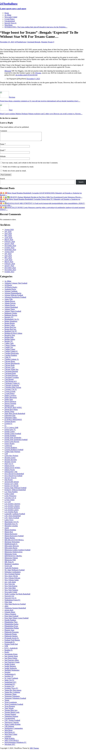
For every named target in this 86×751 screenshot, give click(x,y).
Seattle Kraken (9, 664)
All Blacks (8, 285)
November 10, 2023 (7, 42)
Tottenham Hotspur (11, 716)
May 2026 (8, 236)
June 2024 (8, 256)
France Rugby (9, 444)
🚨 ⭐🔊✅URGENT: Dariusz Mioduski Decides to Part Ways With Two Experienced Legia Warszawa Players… (41, 197)
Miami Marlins (9, 538)
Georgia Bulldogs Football (13, 450)
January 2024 (9, 266)
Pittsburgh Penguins (11, 632)
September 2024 (10, 250)
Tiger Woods (9, 708)
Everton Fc (8, 423)
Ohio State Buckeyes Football (15, 604)
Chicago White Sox (11, 369)
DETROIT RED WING (13, 407)
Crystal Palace (9, 19)
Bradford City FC (10, 331)
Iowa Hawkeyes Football (13, 476)
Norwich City (9, 596)
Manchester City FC (11, 522)
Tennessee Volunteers (12, 696)
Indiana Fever (9, 466)
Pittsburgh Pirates (10, 634)
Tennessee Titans (10, 694)
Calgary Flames (10, 345)
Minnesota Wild (10, 560)
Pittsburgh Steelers (11, 636)
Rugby (6, 652)
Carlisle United (9, 349)
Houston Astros (9, 458)
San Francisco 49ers (11, 660)
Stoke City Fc (9, 680)
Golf (6, 454)
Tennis (6, 700)
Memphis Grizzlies (11, 526)
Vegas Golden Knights (12, 724)
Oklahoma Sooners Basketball (15, 608)
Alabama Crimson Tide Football (15, 283)
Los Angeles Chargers (12, 504)
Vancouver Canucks (11, 722)
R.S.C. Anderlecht (10, 648)
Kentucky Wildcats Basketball (15, 490)
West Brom (8, 25)
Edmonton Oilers (10, 417)
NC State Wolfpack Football (14, 570)
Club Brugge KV (10, 381)
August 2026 (9, 230)
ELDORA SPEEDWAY (13, 419)
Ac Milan (7, 15)
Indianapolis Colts (10, 472)
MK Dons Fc (9, 562)
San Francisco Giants (11, 662)
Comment (3, 131)
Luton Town (8, 520)
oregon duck (8, 610)
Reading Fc (8, 650)
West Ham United (10, 734)
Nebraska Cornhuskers (12, 572)
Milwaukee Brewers (11, 546)
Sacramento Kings (10, 654)
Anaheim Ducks (10, 289)
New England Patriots (12, 574)
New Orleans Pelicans (12, 578)
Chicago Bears (9, 361)
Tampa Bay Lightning (12, 692)
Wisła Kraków (9, 738)
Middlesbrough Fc (10, 544)
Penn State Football (11, 616)
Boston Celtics (9, 325)
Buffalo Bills (9, 337)
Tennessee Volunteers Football (15, 698)
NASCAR (8, 566)
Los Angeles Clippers (12, 506)
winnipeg (7, 736)
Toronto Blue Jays (10, 710)
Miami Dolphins (10, 530)
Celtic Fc (7, 357)
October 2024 (9, 248)
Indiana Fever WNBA (12, 468)
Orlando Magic (9, 612)
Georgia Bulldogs (10, 448)
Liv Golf (7, 502)
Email (2, 150)
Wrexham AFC (9, 744)
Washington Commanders (13, 728)
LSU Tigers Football (11, 518)
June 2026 (8, 234)
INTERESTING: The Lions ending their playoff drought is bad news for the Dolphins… (35, 27)
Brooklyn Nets (9, 335)
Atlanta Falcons (10, 303)
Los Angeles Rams (11, 512)
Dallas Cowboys (10, 395)
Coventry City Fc (10, 389)
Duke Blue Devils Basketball (14, 413)
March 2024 (8, 262)
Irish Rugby (8, 480)
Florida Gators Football (12, 433)
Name (2, 144)
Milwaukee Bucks (10, 548)
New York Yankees (11, 590)
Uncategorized (9, 21)
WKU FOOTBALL (11, 740)
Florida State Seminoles (12, 438)
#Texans (38, 73)
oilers (6, 606)
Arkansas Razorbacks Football (15, 297)
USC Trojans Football (12, 720)
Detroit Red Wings (11, 409)
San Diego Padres (10, 658)
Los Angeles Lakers (11, 510)
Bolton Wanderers (10, 321)
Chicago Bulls (9, 365)
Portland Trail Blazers (12, 640)
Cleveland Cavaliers (11, 377)
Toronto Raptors (10, 714)
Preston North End (11, 644)
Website (3, 156)
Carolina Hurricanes (11, 353)
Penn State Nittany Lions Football (16, 618)
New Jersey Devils (11, 576)
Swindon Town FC (11, 688)
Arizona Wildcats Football (13, 295)
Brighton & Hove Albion (13, 333)
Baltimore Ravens (10, 315)
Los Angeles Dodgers (12, 508)
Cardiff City (8, 347)
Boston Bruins (9, 323)
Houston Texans (47, 42)
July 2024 (7, 254)
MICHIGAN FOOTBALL (14, 540)
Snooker (7, 672)
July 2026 (7, 232)
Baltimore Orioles (10, 313)
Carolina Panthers (10, 355)
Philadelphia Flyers (11, 626)
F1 (5, 425)
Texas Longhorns (10, 702)
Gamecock (8, 446)
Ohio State (8, 602)
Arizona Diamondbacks (12, 293)
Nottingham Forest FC (12, 600)
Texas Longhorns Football (13, 704)
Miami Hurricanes (10, 534)
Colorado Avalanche (11, 385)
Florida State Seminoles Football (15, 440)
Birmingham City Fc (11, 319)
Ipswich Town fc (10, 23)
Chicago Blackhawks (12, 363)
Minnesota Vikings (11, 558)
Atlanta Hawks (9, 305)
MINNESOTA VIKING (13, 556)
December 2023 (10, 268)
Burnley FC (8, 341)
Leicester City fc (10, 498)
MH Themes (34, 748)
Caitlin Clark (9, 343)
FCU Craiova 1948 (11, 427)
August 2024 (9, 252)
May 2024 (8, 258)
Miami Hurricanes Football (14, 536)
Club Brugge (9, 379)
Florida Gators (9, 431)
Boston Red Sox (10, 327)
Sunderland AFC (10, 682)
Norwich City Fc (10, 598)
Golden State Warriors (12, 452)
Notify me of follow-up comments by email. (18, 167)
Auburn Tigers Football (12, 311)
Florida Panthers (10, 435)
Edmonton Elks (9, 415)
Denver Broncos (10, 401)
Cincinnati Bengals (33, 42)
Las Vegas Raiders (11, 492)
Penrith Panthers (10, 620)
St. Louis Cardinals (11, 678)
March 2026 (8, 240)
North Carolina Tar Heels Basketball (17, 594)
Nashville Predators (11, 568)
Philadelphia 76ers (10, 622)
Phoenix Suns (9, 630)
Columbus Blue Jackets (12, 387)
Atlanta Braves (9, 301)
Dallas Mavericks (10, 397)
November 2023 (10, 270)
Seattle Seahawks (10, 668)
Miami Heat (8, 532)
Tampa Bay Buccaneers (12, 690)
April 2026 (8, 238)
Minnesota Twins (10, 554)
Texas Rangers (9, 706)
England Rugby (10, 421)
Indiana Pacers (9, 470)
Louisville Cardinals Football (14, 514)
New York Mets (10, 588)
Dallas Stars (8, 399)
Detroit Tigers (9, 411)
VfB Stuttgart (9, 726)
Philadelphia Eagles (11, 624)
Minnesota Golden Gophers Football (17, 550)
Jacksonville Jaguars (11, 482)
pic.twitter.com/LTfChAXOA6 (26, 75)
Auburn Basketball (11, 307)
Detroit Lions (9, 405)
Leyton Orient (9, 500)
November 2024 (10, 246)
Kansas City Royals (11, 486)
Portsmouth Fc (9, 642)
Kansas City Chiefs (11, 484)
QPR (6, 646)
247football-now (20, 42)
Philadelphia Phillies (11, 628)
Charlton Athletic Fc (11, 359)
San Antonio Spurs (11, 656)
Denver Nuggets (10, 403)
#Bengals (7, 71)
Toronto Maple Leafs (11, 712)
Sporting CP (8, 676)
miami (6, 528)
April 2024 (8, 260)
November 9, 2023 (33, 79)
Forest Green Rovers (11, 442)
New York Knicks (10, 586)
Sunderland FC (9, 684)
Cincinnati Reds (10, 373)
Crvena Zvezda (9, 391)
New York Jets (9, 584)
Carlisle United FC (11, 351)
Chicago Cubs (9, 367)
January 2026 (9, 244)
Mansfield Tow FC (11, 524)
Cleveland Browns (11, 375)
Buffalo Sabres (9, 339)
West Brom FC (9, 732)
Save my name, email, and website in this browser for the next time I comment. (30, 163)
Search (2, 179)
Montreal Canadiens (11, 564)
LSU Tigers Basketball (12, 516)
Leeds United (9, 494)
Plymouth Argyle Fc (11, 638)
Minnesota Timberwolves (13, 552)
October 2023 (9, 272)
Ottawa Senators (10, 614)
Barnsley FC (8, 317)
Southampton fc (10, 674)
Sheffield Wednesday (11, 670)
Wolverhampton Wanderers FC (15, 742)
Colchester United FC (12, 383)
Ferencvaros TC (10, 429)
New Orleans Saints (11, 580)
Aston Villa (8, 299)
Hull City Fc (8, 464)
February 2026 (9, 242)
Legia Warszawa (10, 496)
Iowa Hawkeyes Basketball (14, 474)
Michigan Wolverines (12, 542)
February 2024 (9, 264)
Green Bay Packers (11, 456)
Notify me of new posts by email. (14, 171)
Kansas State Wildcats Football (15, 488)
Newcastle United (10, 17)
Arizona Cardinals (10, 291)
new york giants (10, 582)
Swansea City (9, 686)
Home (6, 13)
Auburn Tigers (9, 309)
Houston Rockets (10, 460)
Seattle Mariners (10, 666)
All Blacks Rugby (10, 287)
